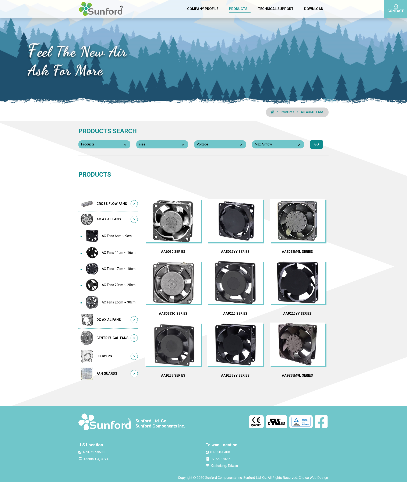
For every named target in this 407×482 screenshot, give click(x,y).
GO (316, 144)
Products (287, 112)
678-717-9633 (94, 452)
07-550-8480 (220, 452)
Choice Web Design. (314, 478)
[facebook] (321, 422)
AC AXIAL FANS (312, 112)
